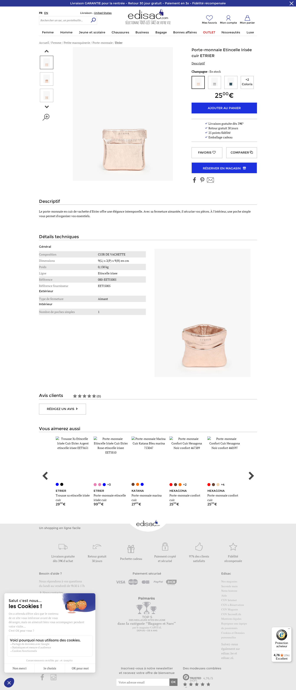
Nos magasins (229, 581)
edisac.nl (227, 658)
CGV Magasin (229, 609)
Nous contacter (52, 592)
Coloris (247, 82)
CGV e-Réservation (232, 605)
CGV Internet (229, 600)
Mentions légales (231, 619)
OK (173, 682)
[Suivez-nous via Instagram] (53, 677)
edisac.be (227, 653)
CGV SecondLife (231, 614)
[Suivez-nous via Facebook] (195, 180)
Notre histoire (229, 591)
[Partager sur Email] (210, 180)
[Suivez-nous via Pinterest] (202, 180)
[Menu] (289, 629)
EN (46, 13)
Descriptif (198, 63)
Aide (224, 595)
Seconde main (229, 586)
